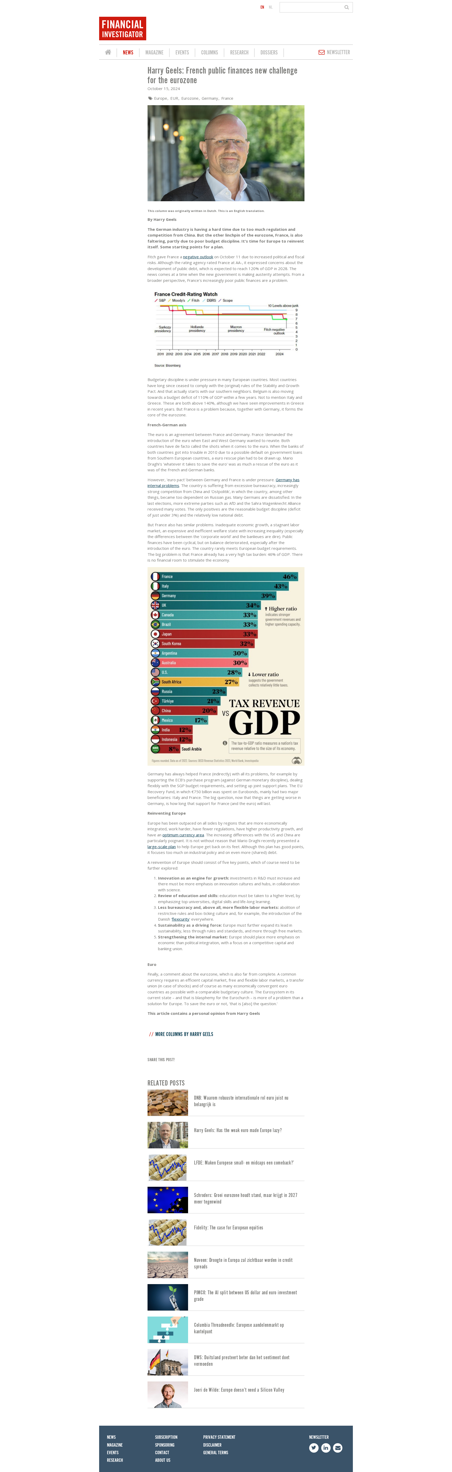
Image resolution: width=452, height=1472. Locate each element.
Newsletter (338, 52)
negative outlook (198, 256)
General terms (215, 1452)
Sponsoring (164, 1445)
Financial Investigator (108, 52)
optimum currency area (183, 834)
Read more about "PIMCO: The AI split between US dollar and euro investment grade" (226, 1297)
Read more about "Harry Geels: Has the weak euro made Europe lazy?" (226, 1135)
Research (239, 53)
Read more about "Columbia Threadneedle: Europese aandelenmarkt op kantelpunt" (226, 1330)
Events (182, 53)
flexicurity (180, 919)
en (262, 7)
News (128, 53)
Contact (162, 1452)
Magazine (154, 53)
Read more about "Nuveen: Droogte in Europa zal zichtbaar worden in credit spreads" (226, 1265)
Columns (209, 53)
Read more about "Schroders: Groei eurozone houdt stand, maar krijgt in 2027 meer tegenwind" (226, 1200)
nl (271, 7)
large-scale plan (162, 846)
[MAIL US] (337, 1448)
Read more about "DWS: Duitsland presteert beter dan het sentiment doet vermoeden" (226, 1362)
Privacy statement (219, 1437)
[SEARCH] (347, 7)
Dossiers (269, 53)
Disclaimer (212, 1445)
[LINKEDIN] (326, 1448)
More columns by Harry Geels (184, 1034)
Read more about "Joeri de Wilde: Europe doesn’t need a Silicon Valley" (226, 1394)
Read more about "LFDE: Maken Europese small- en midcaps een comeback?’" (226, 1167)
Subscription (166, 1437)
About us (162, 1460)
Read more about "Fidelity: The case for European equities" (226, 1232)
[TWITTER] (314, 1448)
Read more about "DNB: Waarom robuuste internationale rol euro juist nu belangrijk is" (226, 1102)
